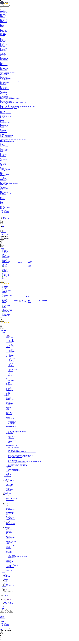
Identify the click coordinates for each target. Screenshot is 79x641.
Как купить (6, 574)
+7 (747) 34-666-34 (4, 211)
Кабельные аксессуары (9, 550)
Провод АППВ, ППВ (11, 380)
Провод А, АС (10, 375)
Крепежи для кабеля (9, 529)
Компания (5, 578)
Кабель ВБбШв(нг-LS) (11, 349)
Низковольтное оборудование (10, 523)
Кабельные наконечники (11, 555)
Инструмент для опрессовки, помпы (13, 447)
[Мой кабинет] (0, 318)
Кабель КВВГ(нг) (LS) (11, 358)
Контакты (1, 619)
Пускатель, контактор (9, 477)
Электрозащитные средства (10, 406)
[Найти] (1, 7)
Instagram (3, 226)
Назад (6, 333)
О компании (2, 616)
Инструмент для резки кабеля (12, 460)
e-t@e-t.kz (2, 606)
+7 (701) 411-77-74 (4, 212)
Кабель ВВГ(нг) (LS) (11, 353)
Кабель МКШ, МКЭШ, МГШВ (12, 369)
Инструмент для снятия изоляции (13, 428)
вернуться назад (2, 615)
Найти (1, 632)
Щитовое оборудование (9, 516)
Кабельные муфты (10, 563)
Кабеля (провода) (8, 336)
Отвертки (9, 468)
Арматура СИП (8, 396)
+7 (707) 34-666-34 (4, 210)
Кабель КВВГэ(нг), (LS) (11, 363)
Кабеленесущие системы (10, 539)
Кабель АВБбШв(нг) (11, 339)
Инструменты (8, 417)
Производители (2, 618)
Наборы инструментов (11, 434)
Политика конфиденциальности (6, 629)
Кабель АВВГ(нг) (10, 343)
